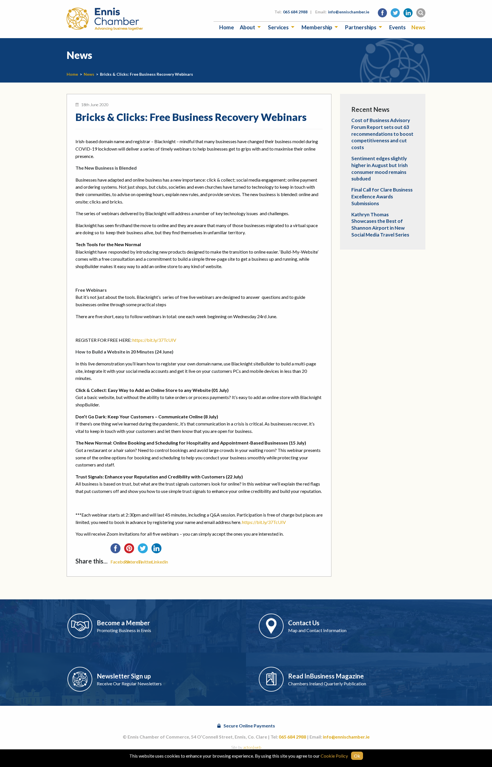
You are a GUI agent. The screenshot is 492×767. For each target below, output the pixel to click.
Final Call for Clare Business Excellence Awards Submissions (382, 196)
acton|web (252, 747)
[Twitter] (144, 550)
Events (397, 27)
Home (226, 27)
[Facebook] (117, 550)
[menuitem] (226, 27)
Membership (317, 27)
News (418, 27)
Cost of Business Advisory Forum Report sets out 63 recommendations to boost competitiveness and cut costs (382, 133)
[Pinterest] (131, 550)
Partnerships (360, 27)
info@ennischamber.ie (348, 11)
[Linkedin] (158, 550)
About (247, 27)
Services (278, 27)
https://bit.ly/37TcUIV (154, 340)
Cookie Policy (334, 755)
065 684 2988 (295, 11)
